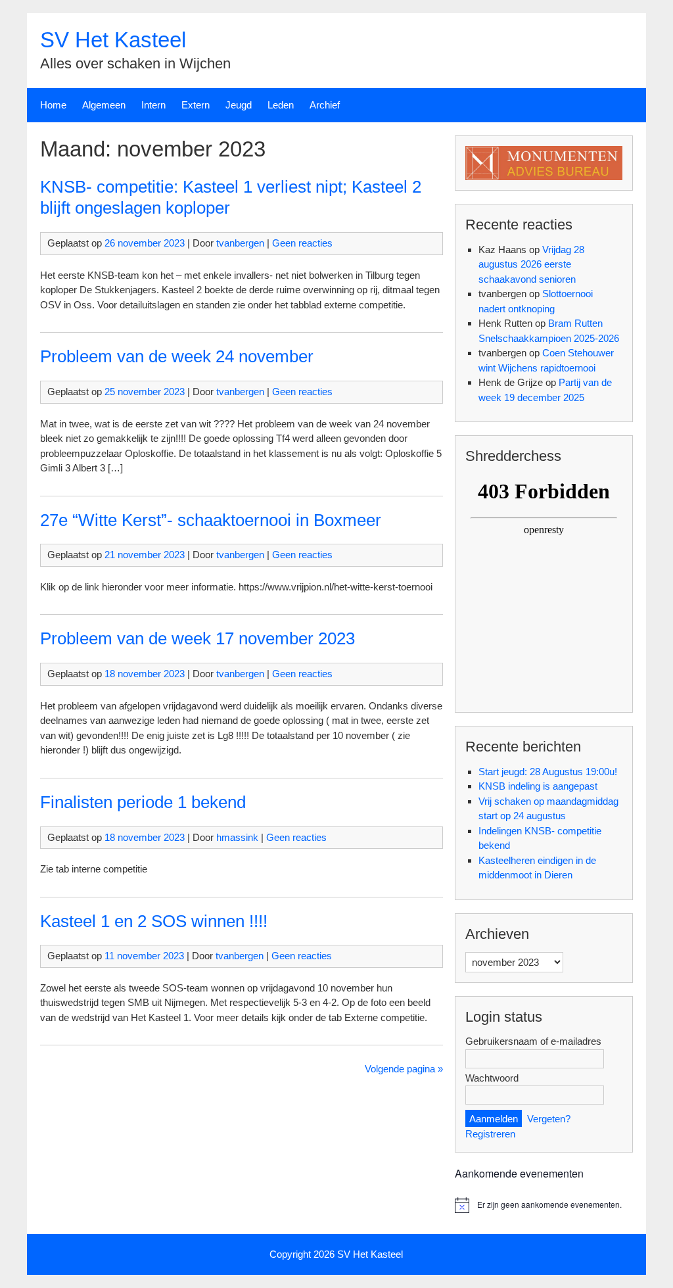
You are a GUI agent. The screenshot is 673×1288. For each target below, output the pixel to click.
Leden (280, 104)
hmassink (237, 837)
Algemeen (104, 104)
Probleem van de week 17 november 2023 (197, 638)
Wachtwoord (492, 1078)
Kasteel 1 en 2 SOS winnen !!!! (153, 921)
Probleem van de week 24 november (176, 356)
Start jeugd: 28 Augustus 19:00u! (547, 771)
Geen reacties (302, 243)
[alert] (544, 1205)
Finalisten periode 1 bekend (143, 802)
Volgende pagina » (404, 1068)
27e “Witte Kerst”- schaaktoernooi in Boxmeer (210, 520)
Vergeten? (548, 1118)
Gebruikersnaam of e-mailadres (533, 1041)
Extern (195, 104)
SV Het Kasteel (113, 40)
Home (53, 104)
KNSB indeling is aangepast (537, 786)
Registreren (490, 1133)
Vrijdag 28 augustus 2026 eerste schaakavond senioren (531, 264)
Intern (153, 104)
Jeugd (238, 104)
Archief (325, 104)
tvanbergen (240, 243)
